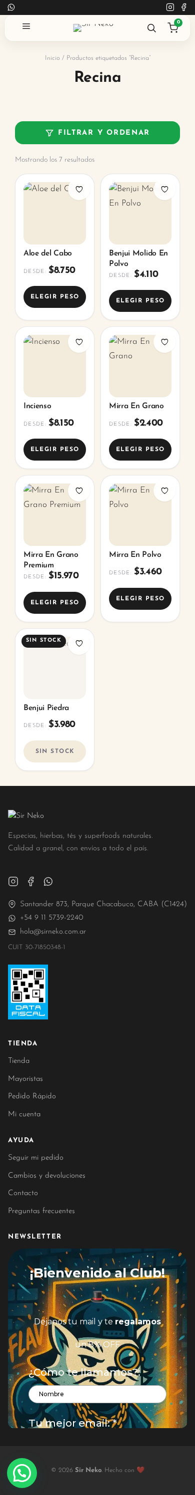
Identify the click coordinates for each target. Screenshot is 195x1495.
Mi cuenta (24, 1114)
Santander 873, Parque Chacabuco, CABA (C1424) (103, 904)
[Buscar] (151, 27)
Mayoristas (25, 1079)
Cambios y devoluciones (47, 1176)
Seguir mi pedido (36, 1158)
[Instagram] (170, 7)
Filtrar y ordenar (104, 133)
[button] (22, 1473)
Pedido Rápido (32, 1096)
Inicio (52, 58)
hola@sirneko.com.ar (53, 932)
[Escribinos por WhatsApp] (11, 7)
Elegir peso (55, 297)
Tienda (19, 1061)
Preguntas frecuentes (41, 1211)
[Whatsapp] (48, 881)
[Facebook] (184, 7)
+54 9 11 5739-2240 (51, 918)
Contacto (23, 1193)
